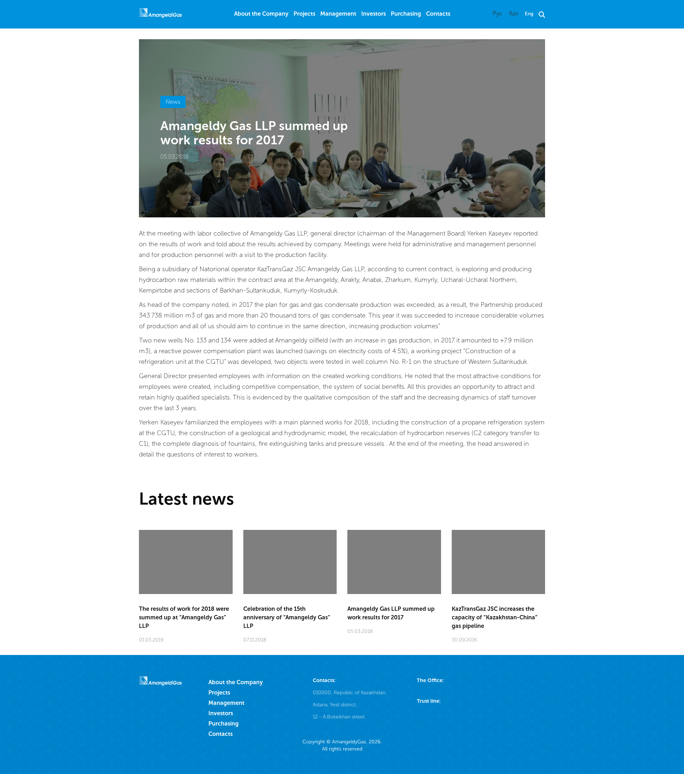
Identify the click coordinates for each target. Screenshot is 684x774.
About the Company (261, 13)
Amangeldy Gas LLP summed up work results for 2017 (391, 613)
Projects (304, 13)
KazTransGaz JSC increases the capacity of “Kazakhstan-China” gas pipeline (495, 617)
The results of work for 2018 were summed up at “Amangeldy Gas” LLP (184, 617)
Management (338, 13)
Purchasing (406, 13)
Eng (529, 14)
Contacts (438, 13)
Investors (373, 13)
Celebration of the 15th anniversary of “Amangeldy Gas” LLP (286, 617)
